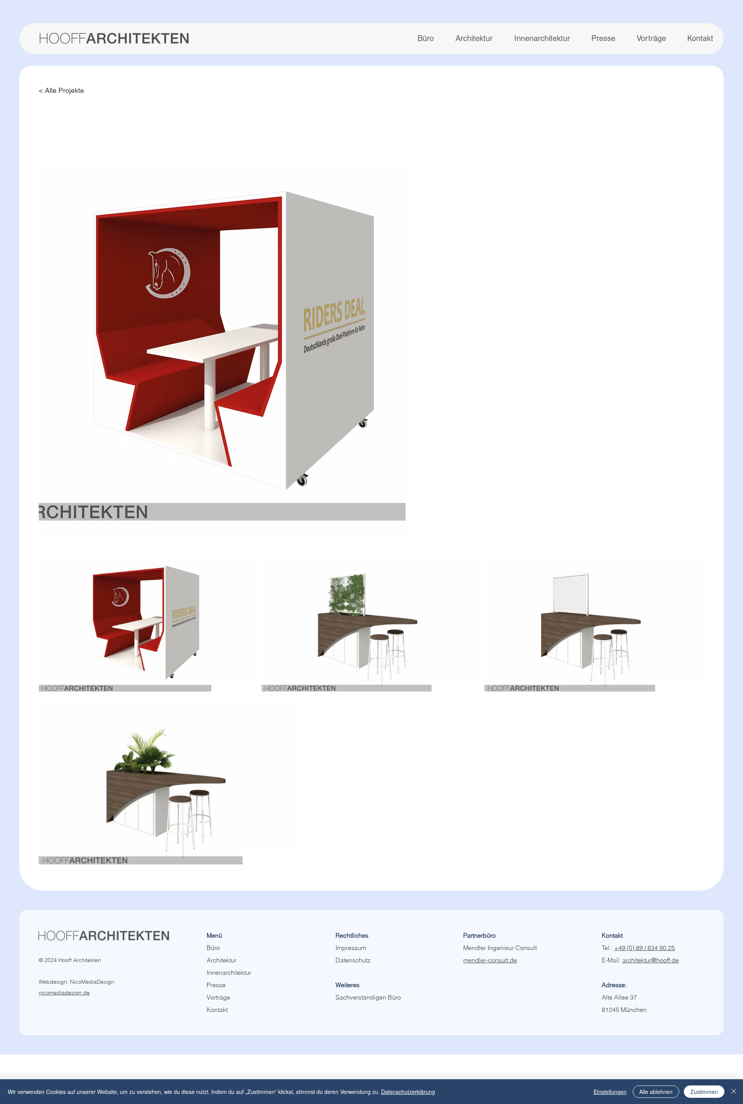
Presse (216, 985)
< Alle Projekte (61, 90)
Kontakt (217, 1009)
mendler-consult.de (490, 960)
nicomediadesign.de (64, 992)
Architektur (221, 960)
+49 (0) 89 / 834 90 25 (644, 948)
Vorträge (218, 997)
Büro (213, 948)
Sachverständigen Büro (368, 997)
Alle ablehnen (656, 1091)
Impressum (351, 948)
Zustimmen (704, 1091)
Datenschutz (353, 960)
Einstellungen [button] (610, 1091)
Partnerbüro (479, 935)
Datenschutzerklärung (408, 1091)
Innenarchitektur (229, 972)
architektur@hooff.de (650, 960)
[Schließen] (733, 1091)
